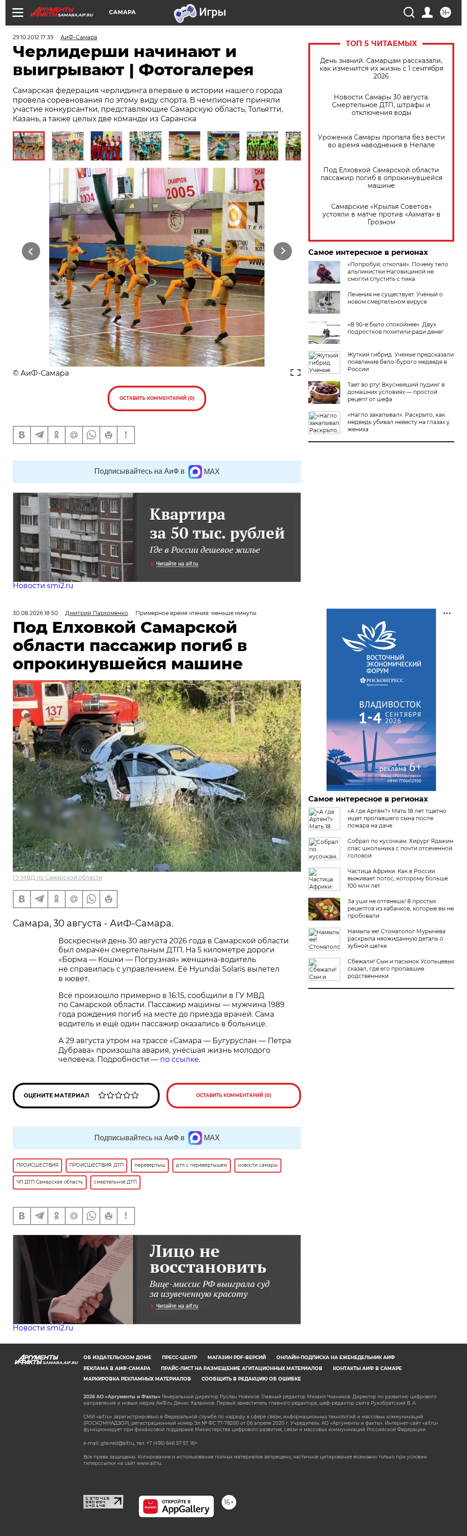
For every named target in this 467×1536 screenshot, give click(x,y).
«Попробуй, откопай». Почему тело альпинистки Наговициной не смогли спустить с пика (398, 271)
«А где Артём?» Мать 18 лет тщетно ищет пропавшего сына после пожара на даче (397, 818)
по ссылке (179, 1059)
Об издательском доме (117, 1357)
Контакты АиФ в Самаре (367, 1368)
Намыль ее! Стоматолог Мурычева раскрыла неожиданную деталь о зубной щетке (397, 938)
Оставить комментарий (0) (157, 398)
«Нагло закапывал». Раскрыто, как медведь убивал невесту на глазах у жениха (399, 422)
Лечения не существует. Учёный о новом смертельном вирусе (395, 298)
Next (283, 251)
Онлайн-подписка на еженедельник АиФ (335, 1357)
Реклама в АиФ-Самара (116, 1368)
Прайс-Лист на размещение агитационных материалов (241, 1368)
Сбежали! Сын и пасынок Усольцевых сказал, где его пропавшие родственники (401, 968)
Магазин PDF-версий (237, 1357)
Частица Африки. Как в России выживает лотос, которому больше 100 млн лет (398, 878)
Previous (31, 251)
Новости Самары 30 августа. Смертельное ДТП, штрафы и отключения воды (381, 105)
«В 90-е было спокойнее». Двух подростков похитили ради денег (396, 328)
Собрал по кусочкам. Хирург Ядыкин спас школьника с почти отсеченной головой (400, 848)
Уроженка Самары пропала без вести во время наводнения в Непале (381, 141)
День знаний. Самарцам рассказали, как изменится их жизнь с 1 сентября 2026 (381, 68)
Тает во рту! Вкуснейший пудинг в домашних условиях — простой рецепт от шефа (396, 392)
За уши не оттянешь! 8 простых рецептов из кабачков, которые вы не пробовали (401, 908)
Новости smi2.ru (43, 585)
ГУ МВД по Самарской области (57, 877)
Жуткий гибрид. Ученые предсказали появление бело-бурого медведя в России (401, 361)
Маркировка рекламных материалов (137, 1379)
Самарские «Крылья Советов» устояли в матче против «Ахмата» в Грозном (381, 214)
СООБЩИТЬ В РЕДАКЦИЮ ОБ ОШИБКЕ (251, 1379)
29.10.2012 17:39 (33, 37)
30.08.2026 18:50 (35, 613)
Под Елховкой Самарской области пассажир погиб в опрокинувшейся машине (381, 178)
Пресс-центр (179, 1357)
